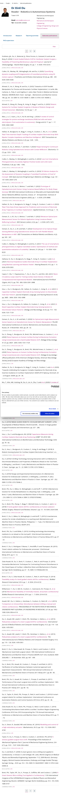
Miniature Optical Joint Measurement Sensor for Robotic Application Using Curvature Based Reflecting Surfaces (29, 219)
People (8, 3)
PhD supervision (8, 40)
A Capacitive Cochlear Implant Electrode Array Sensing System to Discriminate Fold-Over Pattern (30, 292)
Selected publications (49, 36)
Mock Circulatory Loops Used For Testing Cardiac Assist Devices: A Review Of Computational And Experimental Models (30, 277)
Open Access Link (15, 67)
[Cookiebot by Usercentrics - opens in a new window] (52, 386)
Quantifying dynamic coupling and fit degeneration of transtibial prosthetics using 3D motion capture (28, 74)
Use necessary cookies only (30, 413)
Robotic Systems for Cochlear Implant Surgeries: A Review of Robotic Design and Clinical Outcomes (29, 107)
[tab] (7, 35)
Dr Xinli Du (15, 3)
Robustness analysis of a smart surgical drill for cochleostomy (24, 622)
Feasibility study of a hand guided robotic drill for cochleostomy (25, 579)
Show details (52, 408)
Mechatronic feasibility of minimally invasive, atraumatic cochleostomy (32, 592)
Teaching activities (32, 36)
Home (1, 3)
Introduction (7, 36)
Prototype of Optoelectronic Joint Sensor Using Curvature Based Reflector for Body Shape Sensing (29, 189)
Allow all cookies (49, 413)
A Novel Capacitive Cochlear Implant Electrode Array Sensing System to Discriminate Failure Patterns (29, 307)
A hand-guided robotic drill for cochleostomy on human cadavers (30, 507)
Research (19, 36)
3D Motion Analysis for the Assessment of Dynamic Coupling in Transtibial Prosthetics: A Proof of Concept (30, 174)
